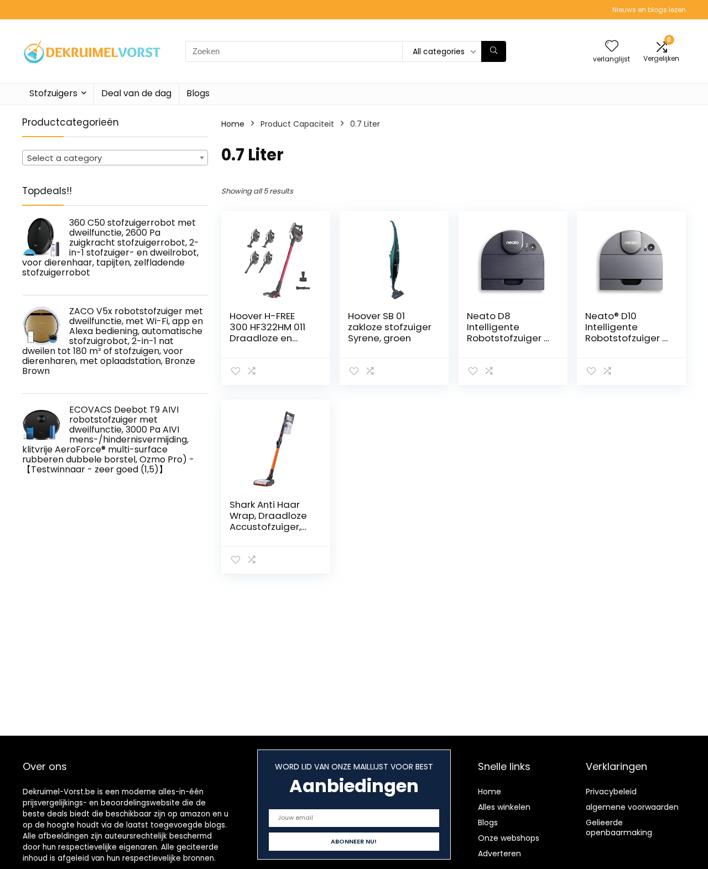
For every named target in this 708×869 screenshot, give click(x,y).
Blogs (198, 93)
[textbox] (115, 158)
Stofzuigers (53, 93)
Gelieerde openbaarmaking (619, 827)
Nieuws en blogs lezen (649, 9)
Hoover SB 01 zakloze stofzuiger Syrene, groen (389, 327)
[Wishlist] (611, 47)
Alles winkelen (504, 807)
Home (232, 123)
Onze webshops (508, 838)
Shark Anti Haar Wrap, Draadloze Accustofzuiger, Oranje (268, 521)
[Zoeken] (493, 51)
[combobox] (115, 157)
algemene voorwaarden (632, 807)
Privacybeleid (611, 791)
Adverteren (499, 853)
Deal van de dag (136, 93)
